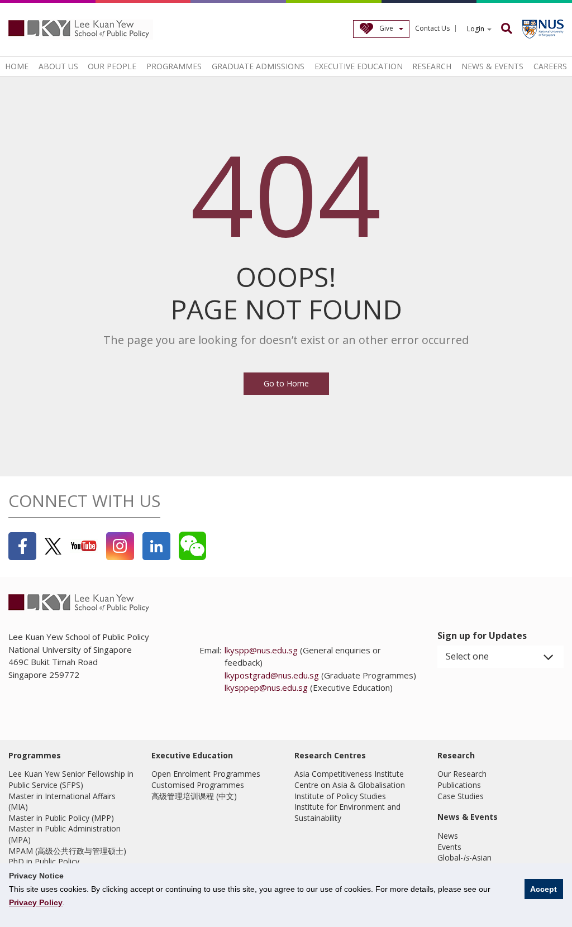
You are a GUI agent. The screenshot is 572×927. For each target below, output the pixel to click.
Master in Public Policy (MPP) (61, 818)
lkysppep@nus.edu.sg (266, 687)
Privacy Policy (36, 902)
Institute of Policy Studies (340, 796)
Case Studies (460, 796)
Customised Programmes (197, 785)
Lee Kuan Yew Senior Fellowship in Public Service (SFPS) (71, 779)
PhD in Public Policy (43, 861)
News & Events (492, 66)
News (447, 835)
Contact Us (432, 28)
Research (431, 66)
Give (386, 28)
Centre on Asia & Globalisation (349, 785)
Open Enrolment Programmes (205, 773)
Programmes (174, 66)
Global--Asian (464, 857)
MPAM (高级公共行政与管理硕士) (67, 850)
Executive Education (358, 66)
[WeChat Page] (192, 546)
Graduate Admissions (258, 66)
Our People (112, 66)
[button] (500, 657)
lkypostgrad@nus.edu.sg (272, 675)
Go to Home (286, 383)
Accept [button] (543, 889)
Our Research (462, 773)
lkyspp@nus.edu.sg (261, 650)
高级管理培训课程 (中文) (194, 796)
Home (16, 66)
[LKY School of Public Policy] (81, 30)
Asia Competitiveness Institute (349, 773)
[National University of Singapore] (543, 29)
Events (449, 847)
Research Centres (330, 755)
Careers (550, 66)
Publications (459, 785)
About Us (58, 66)
